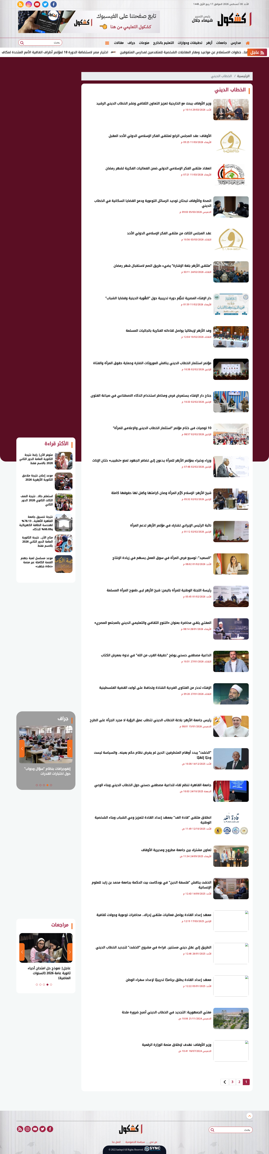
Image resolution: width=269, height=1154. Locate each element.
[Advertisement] (45, 128)
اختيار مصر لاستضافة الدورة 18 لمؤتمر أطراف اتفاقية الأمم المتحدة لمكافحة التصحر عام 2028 (68, 52)
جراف (131, 43)
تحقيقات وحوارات (190, 43)
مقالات (119, 43)
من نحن (153, 1142)
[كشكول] (234, 20)
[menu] (107, 43)
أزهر (209, 43)
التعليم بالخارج (163, 43)
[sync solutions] (152, 1149)
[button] (51, 785)
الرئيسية (243, 76)
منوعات (144, 43)
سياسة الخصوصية (135, 1142)
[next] (224, 1082)
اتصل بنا (116, 1142)
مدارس (236, 43)
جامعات (221, 43)
